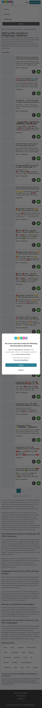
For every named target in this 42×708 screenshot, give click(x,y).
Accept (21, 365)
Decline (21, 370)
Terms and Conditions (21, 360)
